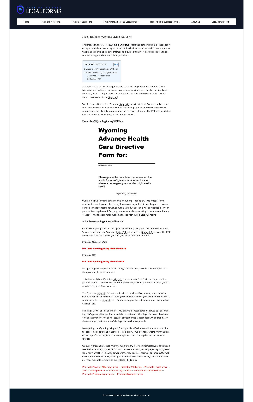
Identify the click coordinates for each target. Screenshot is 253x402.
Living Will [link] (124, 44)
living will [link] (101, 86)
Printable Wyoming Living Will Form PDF (103, 261)
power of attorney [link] (110, 204)
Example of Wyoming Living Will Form (102, 69)
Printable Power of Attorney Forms (100, 366)
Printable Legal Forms (119, 370)
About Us (196, 21)
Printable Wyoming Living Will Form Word (104, 248)
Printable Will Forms (131, 366)
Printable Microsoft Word (100, 76)
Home (26, 21)
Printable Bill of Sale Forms (148, 370)
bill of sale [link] (143, 204)
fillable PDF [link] (92, 200)
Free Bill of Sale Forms (82, 21)
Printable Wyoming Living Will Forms (101, 72)
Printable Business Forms (130, 373)
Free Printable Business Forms (164, 21)
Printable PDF (95, 79)
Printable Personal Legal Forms (98, 373)
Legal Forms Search (220, 21)
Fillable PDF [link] (143, 214)
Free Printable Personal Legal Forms (120, 21)
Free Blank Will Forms (50, 21)
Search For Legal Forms (94, 370)
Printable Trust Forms (155, 366)
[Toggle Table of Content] (114, 64)
